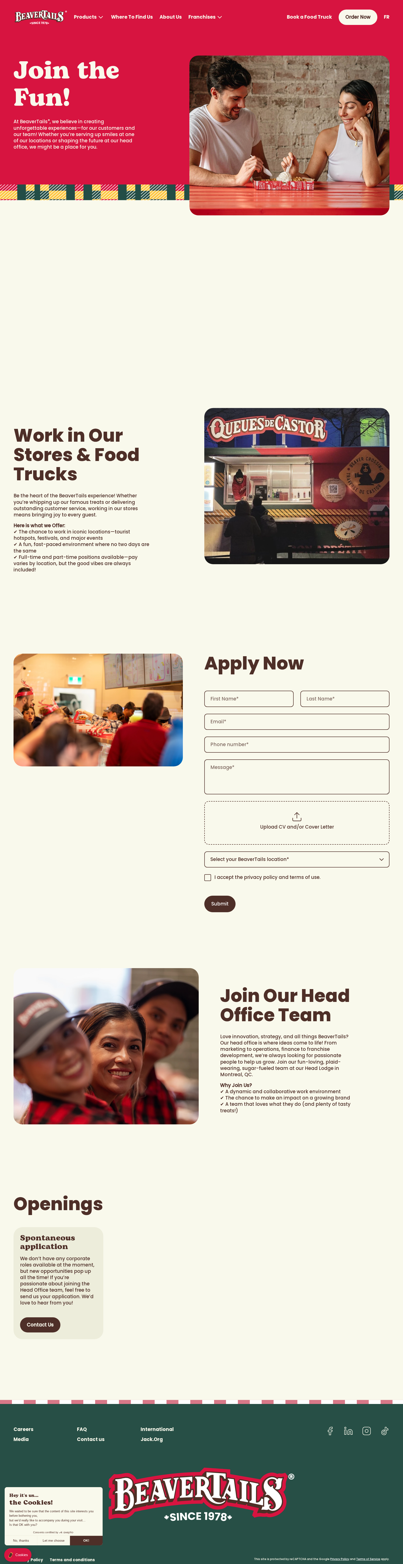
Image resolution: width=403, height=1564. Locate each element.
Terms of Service (368, 1559)
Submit (220, 904)
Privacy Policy (339, 1559)
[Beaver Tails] (40, 17)
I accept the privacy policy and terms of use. (267, 877)
